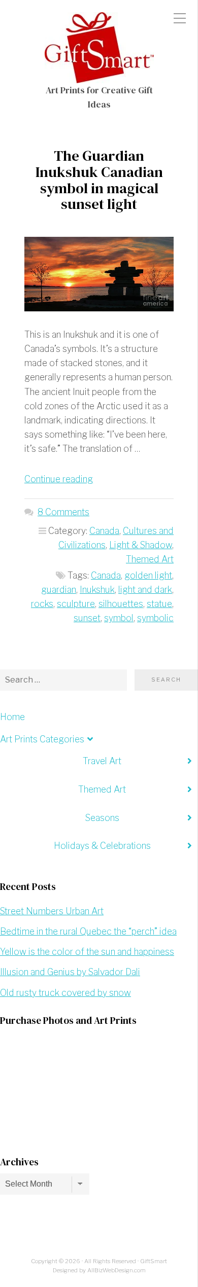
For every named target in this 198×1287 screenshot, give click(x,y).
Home (12, 716)
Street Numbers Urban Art (52, 911)
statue (159, 603)
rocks (42, 603)
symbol (119, 618)
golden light (148, 575)
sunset (87, 618)
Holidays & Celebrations (102, 845)
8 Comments (63, 512)
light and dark (145, 589)
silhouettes (120, 603)
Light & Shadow (140, 545)
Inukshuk (97, 589)
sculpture (76, 603)
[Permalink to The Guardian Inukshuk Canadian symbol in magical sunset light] (99, 274)
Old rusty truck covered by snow (65, 992)
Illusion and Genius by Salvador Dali (70, 972)
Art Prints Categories (42, 739)
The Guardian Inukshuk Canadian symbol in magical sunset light (99, 180)
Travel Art (102, 761)
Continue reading (58, 479)
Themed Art (150, 559)
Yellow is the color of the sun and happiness (87, 951)
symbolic (155, 618)
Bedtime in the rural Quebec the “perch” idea (88, 931)
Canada (104, 530)
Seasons (102, 817)
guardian (58, 589)
